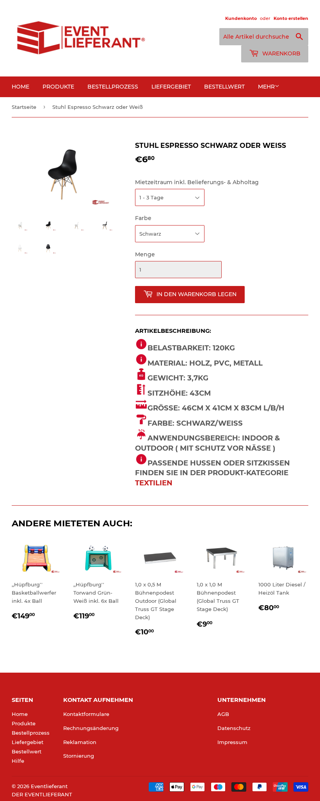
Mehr (266, 86)
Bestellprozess (112, 86)
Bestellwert (224, 86)
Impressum (232, 742)
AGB (223, 714)
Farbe (143, 218)
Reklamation (79, 742)
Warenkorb (280, 53)
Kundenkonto (241, 18)
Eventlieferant (49, 786)
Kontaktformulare (86, 714)
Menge (145, 254)
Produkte (58, 86)
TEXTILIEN (153, 482)
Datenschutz (234, 728)
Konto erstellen (291, 18)
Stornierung (78, 756)
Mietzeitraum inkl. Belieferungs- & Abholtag (197, 182)
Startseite (24, 107)
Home (20, 86)
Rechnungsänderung (91, 728)
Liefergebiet (171, 86)
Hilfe (18, 761)
